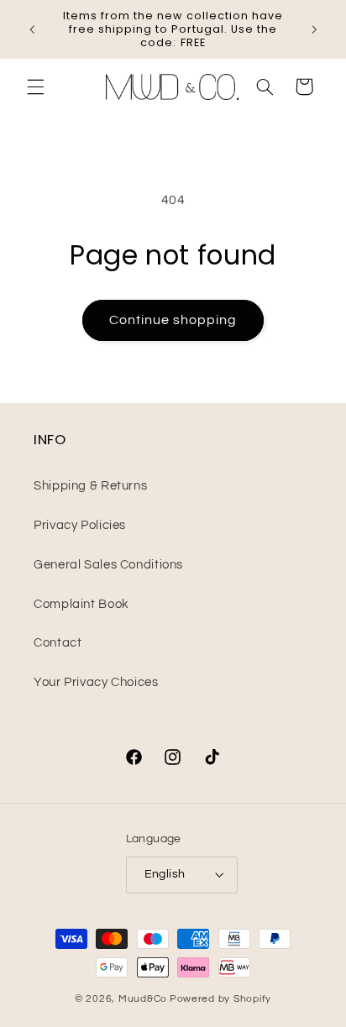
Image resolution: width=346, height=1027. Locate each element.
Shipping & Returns (90, 485)
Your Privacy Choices (96, 682)
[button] (35, 86)
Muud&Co (142, 998)
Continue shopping (173, 320)
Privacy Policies (80, 525)
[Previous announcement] (31, 29)
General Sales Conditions (108, 564)
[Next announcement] (314, 29)
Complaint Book (81, 604)
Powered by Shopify (220, 998)
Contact (57, 643)
